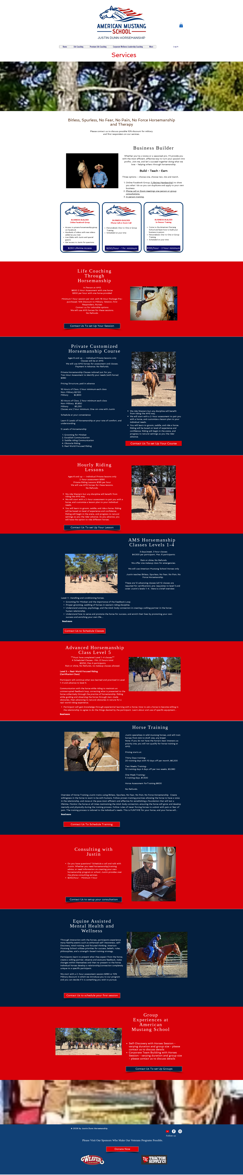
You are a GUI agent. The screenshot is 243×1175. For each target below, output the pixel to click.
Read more (67, 621)
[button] (181, 25)
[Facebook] (174, 1131)
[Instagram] (180, 1131)
